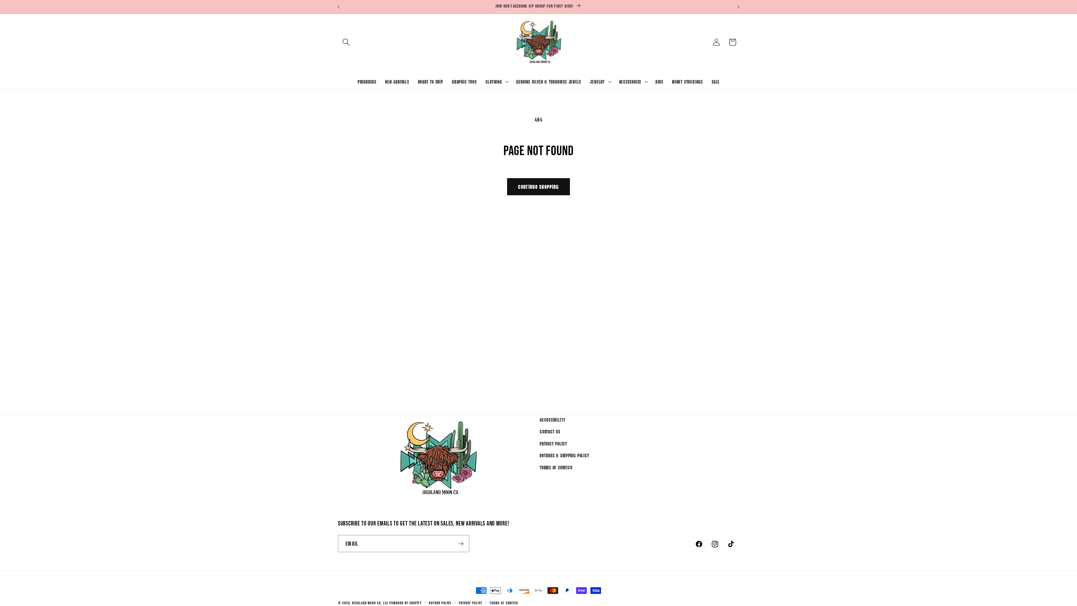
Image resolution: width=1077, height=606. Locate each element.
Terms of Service (556, 467)
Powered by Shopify (405, 602)
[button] (346, 42)
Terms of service (503, 602)
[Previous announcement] (339, 7)
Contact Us (550, 431)
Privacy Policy (553, 443)
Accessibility (552, 419)
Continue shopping (538, 186)
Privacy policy (470, 602)
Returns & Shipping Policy (564, 455)
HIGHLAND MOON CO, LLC (370, 602)
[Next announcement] (738, 7)
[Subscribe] (461, 543)
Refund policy (440, 602)
